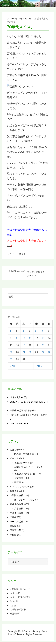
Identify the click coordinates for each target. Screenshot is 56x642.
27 (43, 351)
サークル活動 (16, 521)
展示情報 (18, 508)
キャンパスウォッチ (20, 486)
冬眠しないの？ (18, 271)
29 (11, 358)
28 (49, 351)
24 (24, 351)
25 (30, 351)
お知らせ (14, 449)
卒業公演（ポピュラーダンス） (29, 466)
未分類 (13, 534)
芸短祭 (22, 253)
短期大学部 (15, 593)
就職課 (13, 525)
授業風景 (14, 490)
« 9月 (12, 366)
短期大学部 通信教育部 (20, 597)
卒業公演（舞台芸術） (25, 473)
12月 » (38, 366)
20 (43, 344)
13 (43, 337)
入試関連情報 (16, 495)
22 (11, 351)
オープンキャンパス (24, 499)
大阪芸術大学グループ (20, 589)
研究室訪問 (15, 530)
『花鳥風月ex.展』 (19, 397)
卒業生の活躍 (16, 512)
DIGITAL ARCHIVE (19, 423)
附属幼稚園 (15, 613)
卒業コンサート (22, 462)
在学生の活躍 (16, 504)
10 (24, 337)
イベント (14, 458)
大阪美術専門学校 (18, 609)
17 (24, 344)
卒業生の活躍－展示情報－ (23, 410)
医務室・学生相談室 (24, 453)
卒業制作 (18, 477)
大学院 (13, 605)
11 (30, 337)
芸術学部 (14, 601)
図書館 (13, 517)
